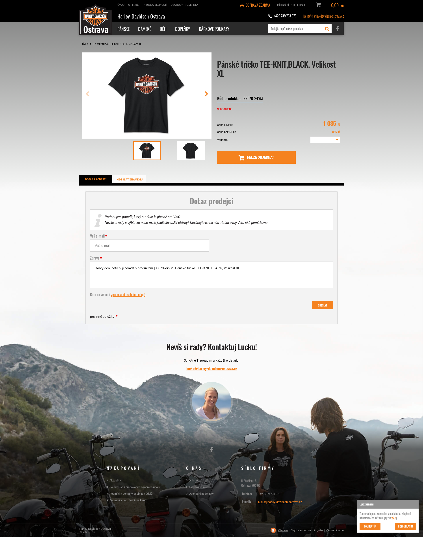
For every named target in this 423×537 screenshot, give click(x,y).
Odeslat (322, 305)
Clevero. (283, 530)
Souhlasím (370, 526)
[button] (206, 95)
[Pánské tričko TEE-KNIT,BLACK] (147, 137)
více (393, 517)
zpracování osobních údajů (128, 294)
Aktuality (115, 480)
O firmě (193, 480)
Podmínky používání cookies (127, 500)
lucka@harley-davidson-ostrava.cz (323, 16)
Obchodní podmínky (201, 494)
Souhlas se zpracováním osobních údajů (134, 487)
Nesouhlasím (405, 526)
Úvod (85, 44)
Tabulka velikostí (199, 487)
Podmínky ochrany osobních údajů (130, 494)
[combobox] (325, 139)
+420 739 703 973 (269, 494)
